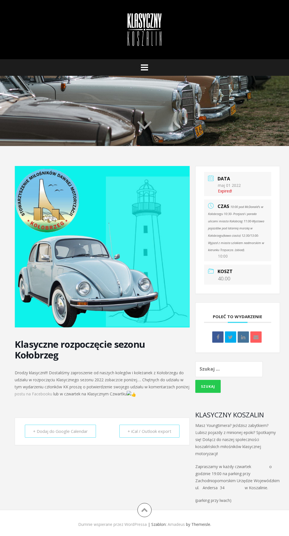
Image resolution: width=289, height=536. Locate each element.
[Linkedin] (243, 337)
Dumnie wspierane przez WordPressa (112, 524)
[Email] (256, 337)
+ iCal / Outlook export (149, 431)
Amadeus (176, 524)
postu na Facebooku (33, 394)
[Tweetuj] (230, 337)
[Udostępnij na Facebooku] (218, 337)
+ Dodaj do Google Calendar (60, 431)
